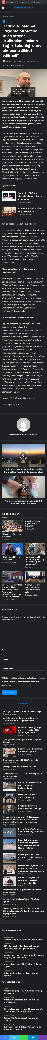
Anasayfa (8, 16)
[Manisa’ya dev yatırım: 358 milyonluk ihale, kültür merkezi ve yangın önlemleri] (9, 869)
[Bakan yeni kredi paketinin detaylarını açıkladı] (9, 752)
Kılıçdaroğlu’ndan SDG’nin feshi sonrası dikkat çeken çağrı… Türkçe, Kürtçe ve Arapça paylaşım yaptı (23, 911)
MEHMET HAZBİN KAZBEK (15, 61)
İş (13, 16)
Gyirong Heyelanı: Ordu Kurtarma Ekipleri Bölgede (30, 856)
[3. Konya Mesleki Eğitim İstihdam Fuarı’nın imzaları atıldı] (35, 576)
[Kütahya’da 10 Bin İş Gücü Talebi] (12, 549)
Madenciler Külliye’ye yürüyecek (11, 535)
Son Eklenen (23, 703)
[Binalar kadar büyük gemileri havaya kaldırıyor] (9, 809)
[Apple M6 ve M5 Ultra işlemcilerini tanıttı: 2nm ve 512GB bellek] (9, 196)
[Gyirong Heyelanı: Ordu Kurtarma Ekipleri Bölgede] (9, 858)
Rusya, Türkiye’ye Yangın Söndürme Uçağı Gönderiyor (31, 830)
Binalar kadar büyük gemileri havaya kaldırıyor (30, 807)
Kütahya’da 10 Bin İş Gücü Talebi (11, 558)
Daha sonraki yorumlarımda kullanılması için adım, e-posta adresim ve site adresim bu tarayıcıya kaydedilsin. (23, 681)
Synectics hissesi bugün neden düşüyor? (32, 523)
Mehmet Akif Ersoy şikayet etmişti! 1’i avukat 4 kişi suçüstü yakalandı (30, 730)
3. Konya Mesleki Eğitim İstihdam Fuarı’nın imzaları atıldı (32, 588)
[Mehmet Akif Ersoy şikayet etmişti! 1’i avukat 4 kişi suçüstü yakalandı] (9, 730)
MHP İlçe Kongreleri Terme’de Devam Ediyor (22, 711)
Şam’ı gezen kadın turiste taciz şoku (19, 766)
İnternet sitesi (7, 669)
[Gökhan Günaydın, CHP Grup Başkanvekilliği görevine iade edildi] (9, 881)
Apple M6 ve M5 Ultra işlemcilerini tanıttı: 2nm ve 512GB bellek (30, 196)
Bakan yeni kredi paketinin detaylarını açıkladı (30, 750)
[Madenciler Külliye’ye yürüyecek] (12, 525)
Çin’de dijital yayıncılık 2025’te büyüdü (20, 760)
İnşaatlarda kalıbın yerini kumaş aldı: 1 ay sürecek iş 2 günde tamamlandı (34, 560)
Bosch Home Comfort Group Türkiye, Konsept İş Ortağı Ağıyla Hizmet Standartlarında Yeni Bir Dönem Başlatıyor (12, 591)
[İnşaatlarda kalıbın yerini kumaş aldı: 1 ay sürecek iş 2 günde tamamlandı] (35, 549)
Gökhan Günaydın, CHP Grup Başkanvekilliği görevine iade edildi (28, 880)
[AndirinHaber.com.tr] (24, 7)
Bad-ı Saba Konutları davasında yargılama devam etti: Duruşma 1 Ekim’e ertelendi (28, 844)
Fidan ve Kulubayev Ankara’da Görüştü (27, 796)
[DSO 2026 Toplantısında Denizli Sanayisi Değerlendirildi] (9, 786)
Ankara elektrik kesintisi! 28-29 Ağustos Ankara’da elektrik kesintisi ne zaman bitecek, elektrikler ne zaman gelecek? (21, 819)
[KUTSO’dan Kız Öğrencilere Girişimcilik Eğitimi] (9, 211)
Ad (4, 650)
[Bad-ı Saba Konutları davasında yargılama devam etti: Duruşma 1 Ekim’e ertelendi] (9, 844)
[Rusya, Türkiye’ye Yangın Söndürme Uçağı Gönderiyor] (9, 832)
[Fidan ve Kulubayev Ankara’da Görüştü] (9, 798)
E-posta (6, 659)
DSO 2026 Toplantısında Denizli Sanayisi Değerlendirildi (29, 785)
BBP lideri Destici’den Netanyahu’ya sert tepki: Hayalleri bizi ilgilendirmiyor (21, 719)
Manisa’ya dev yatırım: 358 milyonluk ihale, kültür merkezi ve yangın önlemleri (31, 868)
